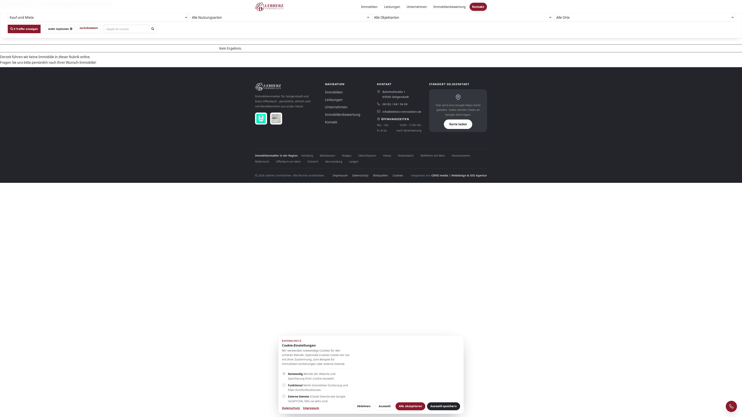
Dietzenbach (406, 155)
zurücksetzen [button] (89, 28)
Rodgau (346, 155)
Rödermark (262, 161)
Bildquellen (380, 175)
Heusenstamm (461, 155)
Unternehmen (417, 7)
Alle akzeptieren (410, 406)
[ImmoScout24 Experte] (261, 119)
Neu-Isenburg (333, 161)
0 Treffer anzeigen (25, 29)
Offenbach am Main (288, 161)
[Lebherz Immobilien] (286, 87)
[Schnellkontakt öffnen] (731, 406)
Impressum (340, 175)
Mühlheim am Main (432, 155)
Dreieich (313, 161)
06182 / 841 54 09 (395, 104)
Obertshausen (367, 155)
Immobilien (369, 7)
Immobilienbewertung (449, 7)
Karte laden (458, 124)
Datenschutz (360, 175)
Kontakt (478, 7)
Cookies (398, 175)
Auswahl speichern (443, 406)
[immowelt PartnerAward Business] (276, 119)
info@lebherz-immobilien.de (401, 112)
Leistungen (392, 7)
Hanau (387, 155)
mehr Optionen (59, 29)
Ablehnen (363, 406)
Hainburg (307, 155)
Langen (353, 161)
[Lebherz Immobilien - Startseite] (269, 6)
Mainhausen (327, 155)
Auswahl (385, 406)
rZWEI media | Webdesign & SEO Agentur (459, 175)
